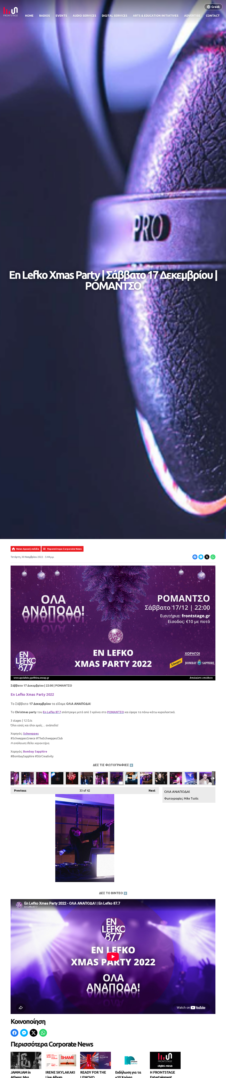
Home (29, 15)
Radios (44, 15)
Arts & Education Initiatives (156, 15)
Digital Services (114, 15)
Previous (18, 790)
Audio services (84, 15)
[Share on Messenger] (200, 556)
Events (61, 15)
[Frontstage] (11, 11)
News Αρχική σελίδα (27, 549)
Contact (213, 15)
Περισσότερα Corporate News (64, 549)
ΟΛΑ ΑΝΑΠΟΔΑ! (27, 778)
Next (150, 790)
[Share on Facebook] (194, 556)
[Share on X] (206, 556)
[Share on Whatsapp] (212, 556)
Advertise (192, 15)
